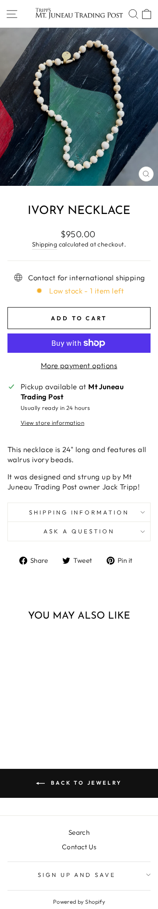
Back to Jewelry (85, 782)
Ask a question (79, 531)
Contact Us (79, 847)
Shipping (44, 244)
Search (79, 832)
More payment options (79, 365)
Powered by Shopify (79, 901)
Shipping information (79, 512)
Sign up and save (77, 874)
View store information (52, 422)
